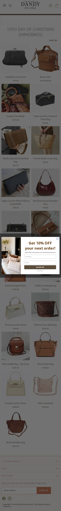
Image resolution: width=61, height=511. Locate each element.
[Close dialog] (57, 238)
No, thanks (40, 271)
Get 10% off (40, 267)
